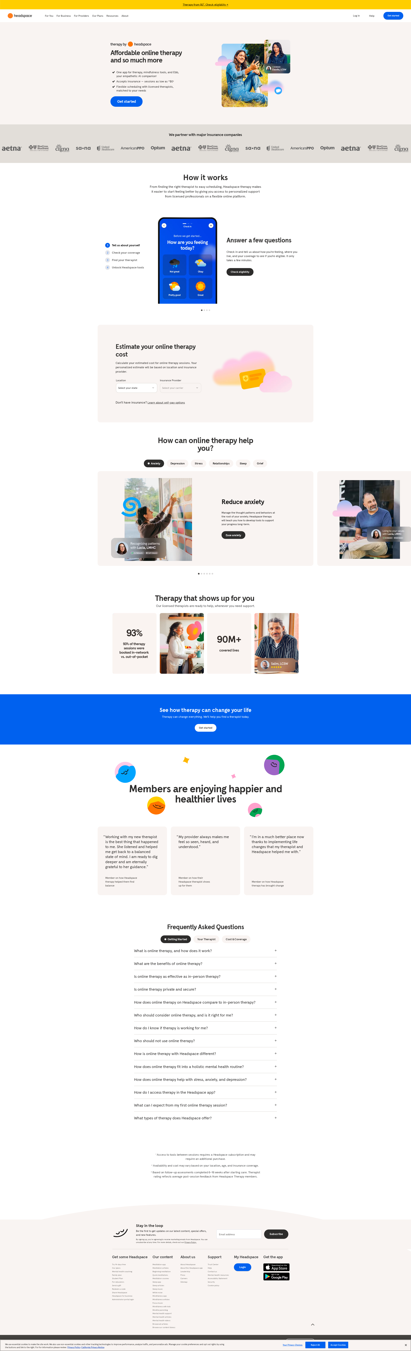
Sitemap (183, 1282)
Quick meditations (160, 1275)
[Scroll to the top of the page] (313, 1325)
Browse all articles (160, 1324)
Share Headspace (119, 1292)
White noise (157, 1292)
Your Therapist (206, 939)
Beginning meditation (162, 1271)
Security (211, 1282)
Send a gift (116, 1285)
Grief (260, 463)
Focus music (158, 1303)
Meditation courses (161, 1278)
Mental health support (162, 1313)
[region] (205, 1345)
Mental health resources (218, 1275)
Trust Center (213, 1264)
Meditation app (159, 1264)
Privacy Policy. (190, 1242)
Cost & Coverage (236, 939)
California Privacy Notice (92, 1347)
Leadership (185, 1271)
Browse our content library (164, 1327)
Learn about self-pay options (166, 402)
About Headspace (188, 1264)
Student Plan (117, 1278)
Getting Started (177, 939)
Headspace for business (122, 1296)
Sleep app (157, 1282)
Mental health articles (162, 1317)
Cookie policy (213, 1285)
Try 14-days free (119, 1264)
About (125, 15)
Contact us (212, 1271)
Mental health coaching (122, 1271)
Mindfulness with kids (161, 1306)
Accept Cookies (338, 1345)
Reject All (315, 1345)
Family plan (117, 1275)
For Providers (81, 15)
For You (49, 15)
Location (121, 380)
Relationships (221, 463)
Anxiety (155, 463)
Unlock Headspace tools (125, 267)
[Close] (405, 1345)
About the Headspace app (191, 1268)
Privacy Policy (73, 1347)
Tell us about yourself (123, 245)
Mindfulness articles (161, 1299)
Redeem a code (118, 1289)
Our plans (116, 1268)
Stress (198, 463)
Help (371, 15)
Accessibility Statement (217, 1278)
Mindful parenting (160, 1310)
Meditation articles (161, 1268)
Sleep (243, 463)
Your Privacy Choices (293, 1345)
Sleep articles (158, 1285)
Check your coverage (123, 252)
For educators (118, 1282)
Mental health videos (161, 1320)
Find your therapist (122, 260)
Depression (178, 463)
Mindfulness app (159, 1296)
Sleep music (158, 1289)
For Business (64, 15)
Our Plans (97, 15)
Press (182, 1275)
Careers (183, 1278)
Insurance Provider (170, 380)
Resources (112, 15)
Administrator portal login (123, 1299)
